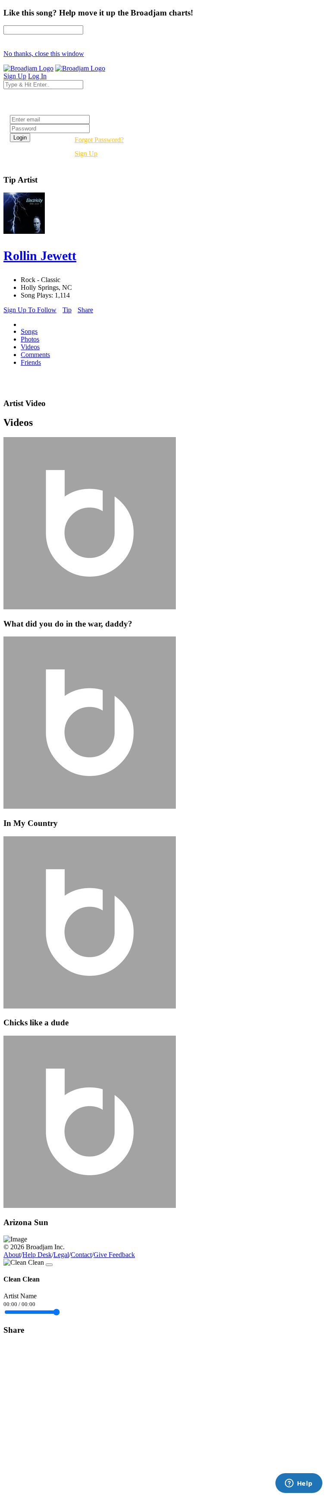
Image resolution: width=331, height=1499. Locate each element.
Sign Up (86, 153)
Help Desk (37, 1254)
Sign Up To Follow (29, 309)
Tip (67, 309)
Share (85, 309)
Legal (61, 1254)
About (12, 1254)
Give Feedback (114, 1254)
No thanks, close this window (43, 53)
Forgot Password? (99, 139)
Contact (81, 1254)
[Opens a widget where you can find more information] (298, 1484)
